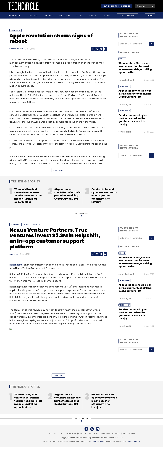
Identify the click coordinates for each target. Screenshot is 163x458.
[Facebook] (93, 49)
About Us (52, 433)
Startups (32, 15)
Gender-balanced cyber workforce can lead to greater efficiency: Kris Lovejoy (132, 120)
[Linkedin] (101, 49)
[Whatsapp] (105, 49)
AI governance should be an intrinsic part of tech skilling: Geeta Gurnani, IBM (135, 93)
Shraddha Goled (126, 80)
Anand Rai (13, 254)
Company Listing (128, 433)
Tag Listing (116, 433)
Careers (60, 433)
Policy (80, 15)
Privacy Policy (93, 433)
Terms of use (105, 433)
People (107, 15)
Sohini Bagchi (124, 104)
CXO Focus (64, 15)
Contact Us (82, 433)
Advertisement (71, 433)
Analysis (93, 15)
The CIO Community (128, 15)
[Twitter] (97, 49)
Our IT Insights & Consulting (117, 6)
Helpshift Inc (15, 264)
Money (48, 15)
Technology (14, 15)
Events (150, 15)
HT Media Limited (96, 441)
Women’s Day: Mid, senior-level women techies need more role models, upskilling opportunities (135, 68)
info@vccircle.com (133, 441)
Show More (58, 170)
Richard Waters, (16, 48)
